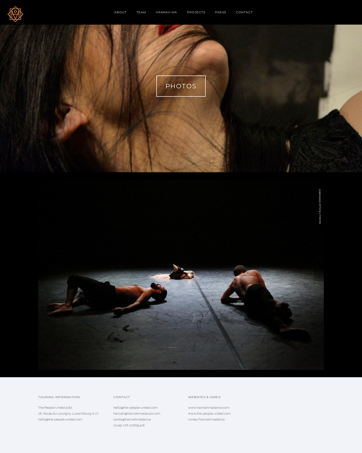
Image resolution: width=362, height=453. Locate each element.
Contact (244, 12)
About (120, 12)
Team (141, 12)
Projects (196, 12)
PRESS (220, 12)
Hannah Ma (166, 12)
